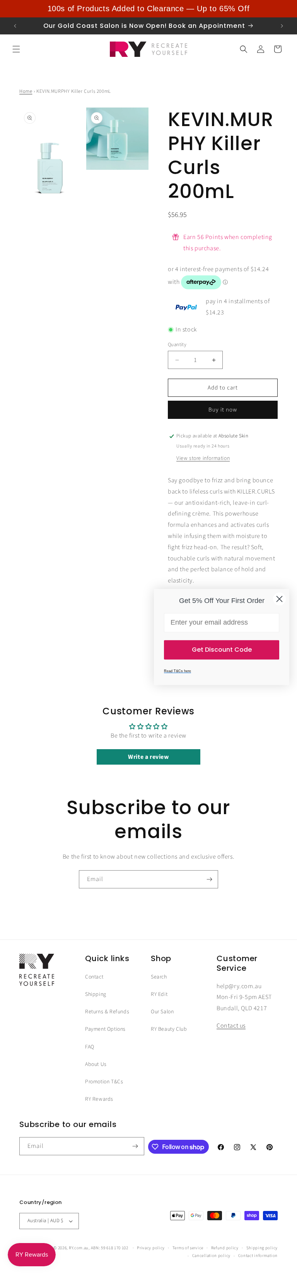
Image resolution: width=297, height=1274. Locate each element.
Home (25, 91)
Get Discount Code (222, 649)
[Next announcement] (281, 25)
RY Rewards (99, 1099)
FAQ (89, 1047)
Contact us (231, 1025)
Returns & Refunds (107, 1012)
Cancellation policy (211, 1256)
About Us (96, 1064)
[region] (148, 8)
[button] (16, 49)
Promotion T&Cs (104, 1082)
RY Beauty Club (169, 1029)
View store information (203, 458)
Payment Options (105, 1029)
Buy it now (222, 410)
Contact (94, 977)
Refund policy (225, 1248)
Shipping (95, 994)
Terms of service (187, 1248)
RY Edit (159, 994)
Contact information (258, 1256)
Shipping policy (262, 1248)
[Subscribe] (209, 879)
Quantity (177, 344)
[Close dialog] (279, 599)
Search (159, 977)
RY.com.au (79, 1248)
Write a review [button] (148, 757)
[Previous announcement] (15, 25)
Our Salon (162, 1012)
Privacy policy (151, 1248)
